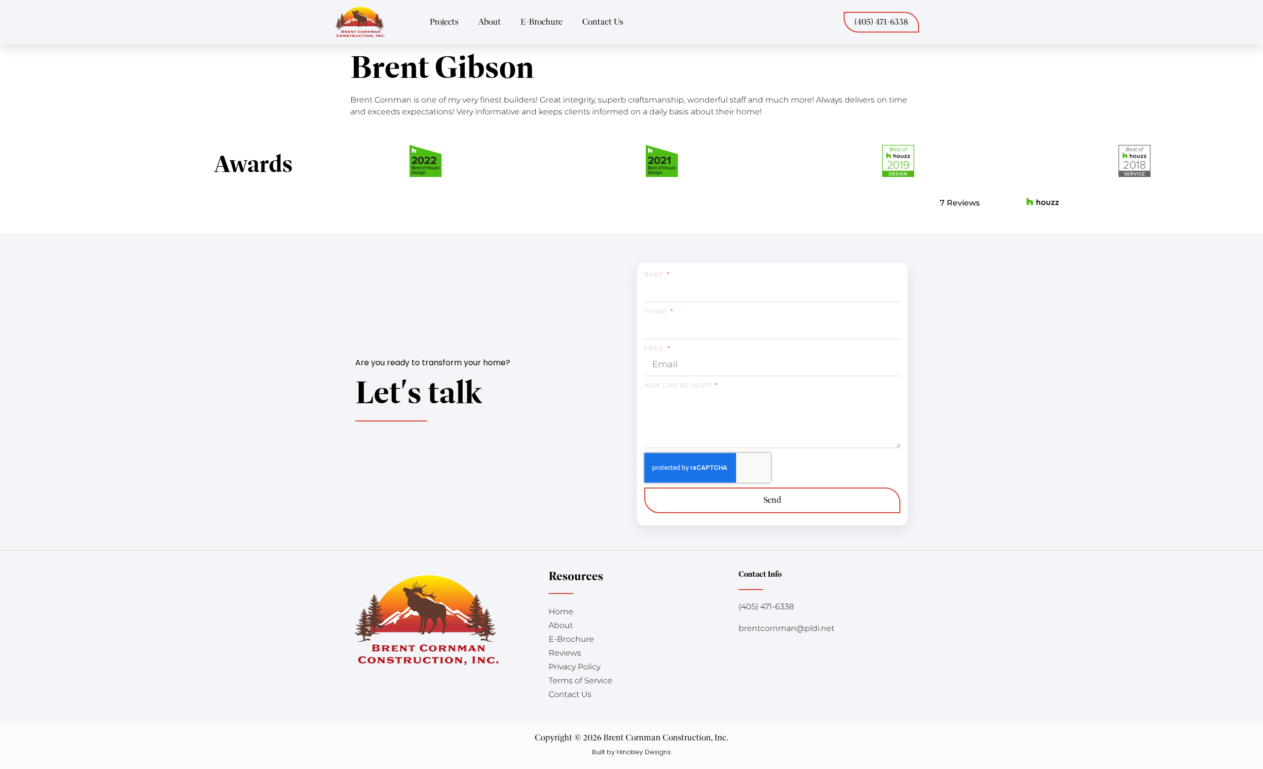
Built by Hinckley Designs (631, 752)
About (489, 21)
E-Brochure (541, 21)
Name (655, 274)
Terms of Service (580, 680)
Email (655, 348)
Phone (656, 311)
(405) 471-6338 (766, 606)
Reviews (565, 653)
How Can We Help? (678, 385)
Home (561, 611)
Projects (444, 21)
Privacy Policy (574, 666)
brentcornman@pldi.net (786, 628)
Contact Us (602, 21)
